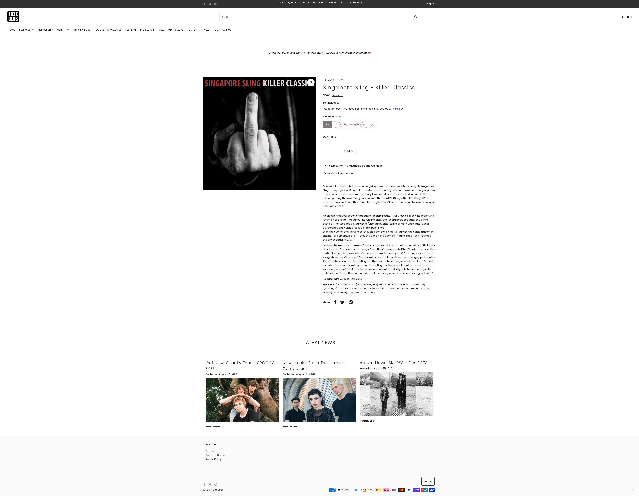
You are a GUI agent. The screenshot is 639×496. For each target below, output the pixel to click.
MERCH (61, 29)
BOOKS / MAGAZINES (109, 29)
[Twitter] (209, 4)
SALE (161, 29)
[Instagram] (215, 4)
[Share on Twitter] (342, 302)
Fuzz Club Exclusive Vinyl (350, 124)
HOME (11, 29)
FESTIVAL (130, 29)
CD (372, 124)
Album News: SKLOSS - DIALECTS (394, 362)
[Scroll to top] (632, 489)
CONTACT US (223, 29)
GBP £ (430, 4)
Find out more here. (351, 2)
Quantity (329, 137)
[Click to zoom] (311, 82)
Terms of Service (216, 455)
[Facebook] (204, 4)
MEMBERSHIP (45, 29)
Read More (213, 426)
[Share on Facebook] (335, 302)
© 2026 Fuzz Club (213, 490)
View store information (338, 173)
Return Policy (213, 459)
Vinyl (327, 124)
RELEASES (25, 29)
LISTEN (193, 29)
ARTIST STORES (82, 29)
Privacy (210, 451)
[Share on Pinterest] (351, 302)
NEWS (207, 29)
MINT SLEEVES (176, 29)
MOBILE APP (147, 29)
